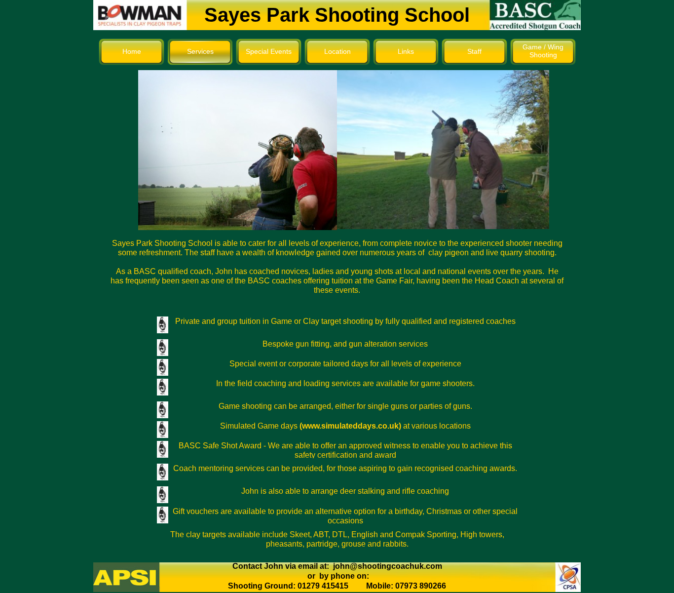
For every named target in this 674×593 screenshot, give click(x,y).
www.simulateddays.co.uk (350, 426)
